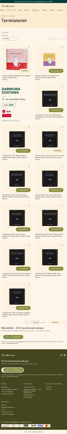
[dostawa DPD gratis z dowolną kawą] (17, 102)
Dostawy (48, 389)
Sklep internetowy (33, 432)
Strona (54, 38)
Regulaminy (4, 387)
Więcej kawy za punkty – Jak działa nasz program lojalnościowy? (32, 391)
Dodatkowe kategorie (7, 414)
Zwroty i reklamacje (7, 391)
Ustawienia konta (29, 395)
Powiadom (24, 71)
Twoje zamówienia (29, 387)
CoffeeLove (4, 16)
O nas (3, 409)
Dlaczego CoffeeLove (7, 407)
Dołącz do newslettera (13, 337)
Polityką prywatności (12, 343)
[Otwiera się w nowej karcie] (61, 355)
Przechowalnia (28, 397)
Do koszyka (55, 71)
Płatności (49, 387)
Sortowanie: (4, 35)
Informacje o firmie (6, 412)
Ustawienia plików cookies (9, 389)
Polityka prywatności (7, 394)
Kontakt (3, 405)
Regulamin (21, 341)
